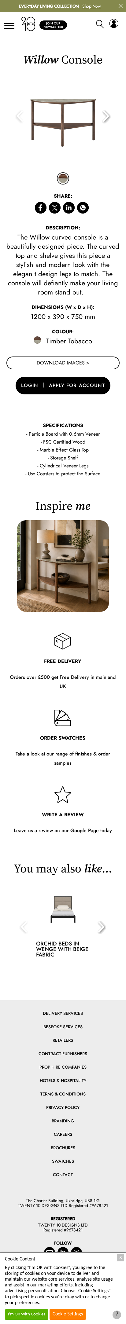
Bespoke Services (63, 1027)
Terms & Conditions (63, 1094)
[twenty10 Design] (28, 24)
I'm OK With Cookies (26, 1314)
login (30, 385)
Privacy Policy (63, 1107)
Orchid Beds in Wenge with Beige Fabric (62, 949)
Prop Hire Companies (63, 1067)
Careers (63, 1134)
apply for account (77, 385)
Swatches (63, 1161)
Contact (63, 1175)
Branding (63, 1121)
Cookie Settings (68, 1314)
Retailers (63, 1040)
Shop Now (91, 6)
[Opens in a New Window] (83, 209)
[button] (106, 117)
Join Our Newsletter (53, 25)
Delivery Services (63, 1013)
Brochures (63, 1148)
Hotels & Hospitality (63, 1080)
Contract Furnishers (63, 1054)
